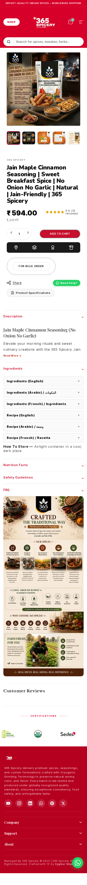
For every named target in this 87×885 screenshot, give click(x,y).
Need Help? (68, 283)
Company (11, 822)
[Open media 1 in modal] (72, 59)
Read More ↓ (12, 355)
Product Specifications (33, 292)
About (9, 844)
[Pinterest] (52, 803)
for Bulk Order (31, 266)
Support (10, 833)
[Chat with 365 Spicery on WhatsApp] (77, 862)
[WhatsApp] (41, 803)
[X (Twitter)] (63, 803)
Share (17, 283)
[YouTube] (8, 803)
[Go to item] (13, 138)
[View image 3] (74, 138)
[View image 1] (44, 138)
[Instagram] (19, 803)
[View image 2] (59, 138)
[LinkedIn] (30, 803)
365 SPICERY (16, 159)
